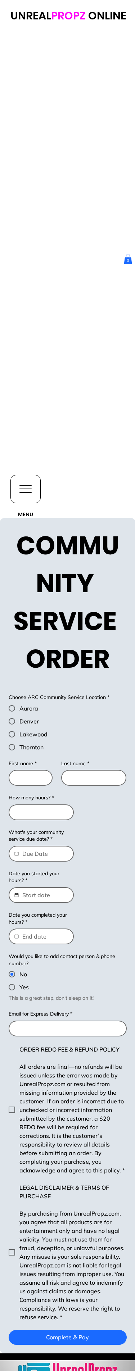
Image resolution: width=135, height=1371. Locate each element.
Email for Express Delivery (40, 1014)
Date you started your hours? (34, 877)
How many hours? (31, 797)
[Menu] (25, 489)
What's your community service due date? (36, 836)
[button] (128, 259)
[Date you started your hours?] (16, 895)
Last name (75, 763)
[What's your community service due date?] (16, 854)
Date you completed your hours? (38, 918)
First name (23, 763)
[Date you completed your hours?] (16, 936)
